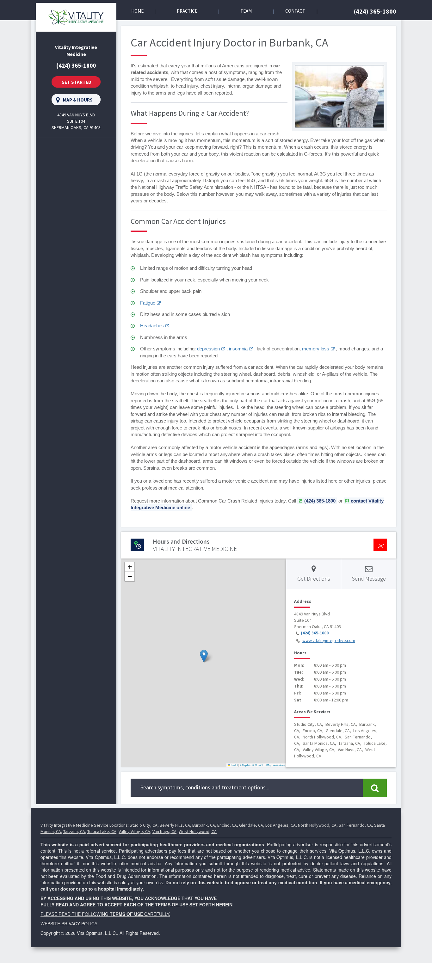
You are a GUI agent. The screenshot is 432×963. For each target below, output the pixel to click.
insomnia (238, 348)
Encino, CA (227, 825)
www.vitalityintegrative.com (328, 640)
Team (246, 11)
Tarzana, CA (74, 831)
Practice (187, 11)
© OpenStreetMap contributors (268, 765)
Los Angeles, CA (280, 825)
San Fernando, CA (355, 825)
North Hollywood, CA (317, 825)
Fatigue (147, 303)
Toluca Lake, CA (101, 831)
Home (137, 11)
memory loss (315, 348)
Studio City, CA (143, 825)
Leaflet (234, 765)
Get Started (76, 82)
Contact (295, 11)
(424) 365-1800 (375, 11)
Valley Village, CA (134, 831)
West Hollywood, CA (198, 831)
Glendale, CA (251, 825)
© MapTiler (246, 765)
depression (208, 348)
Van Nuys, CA (164, 831)
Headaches (152, 325)
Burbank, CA (203, 825)
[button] (204, 656)
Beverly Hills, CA (175, 825)
